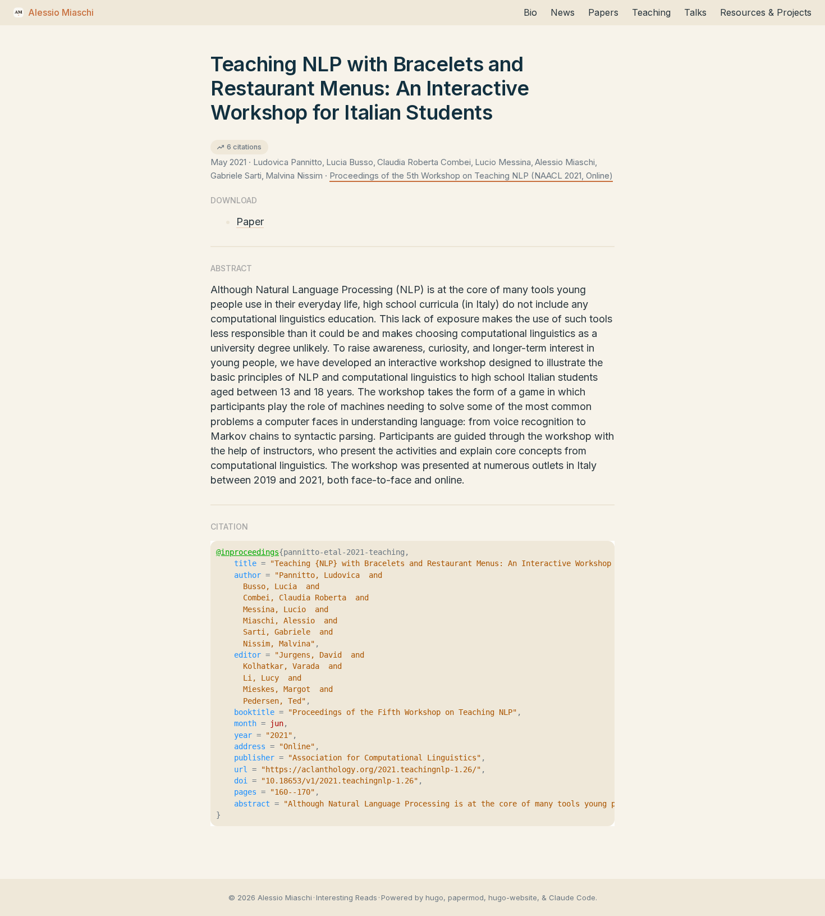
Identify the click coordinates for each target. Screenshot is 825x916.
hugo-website (512, 897)
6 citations (244, 147)
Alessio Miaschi (61, 12)
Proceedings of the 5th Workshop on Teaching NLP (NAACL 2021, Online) (471, 175)
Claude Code (572, 897)
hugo (434, 897)
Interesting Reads (346, 897)
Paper (250, 221)
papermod (466, 897)
